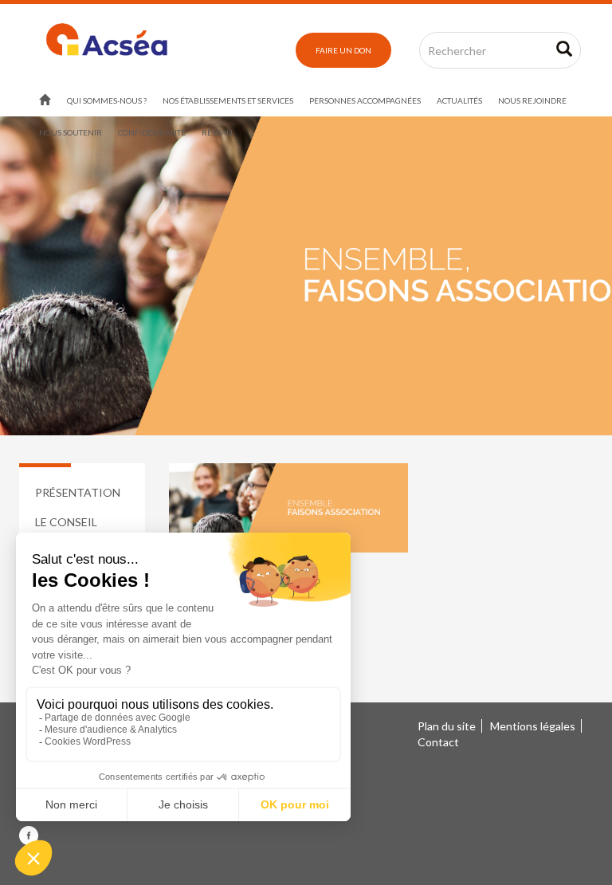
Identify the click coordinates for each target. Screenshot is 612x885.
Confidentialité (152, 132)
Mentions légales (532, 726)
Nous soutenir (70, 132)
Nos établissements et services (228, 100)
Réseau (217, 132)
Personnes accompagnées (365, 100)
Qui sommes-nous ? (107, 100)
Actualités (459, 100)
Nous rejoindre (532, 100)
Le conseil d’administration (84, 530)
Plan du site (447, 726)
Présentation (77, 492)
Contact (438, 742)
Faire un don (343, 50)
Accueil (45, 100)
